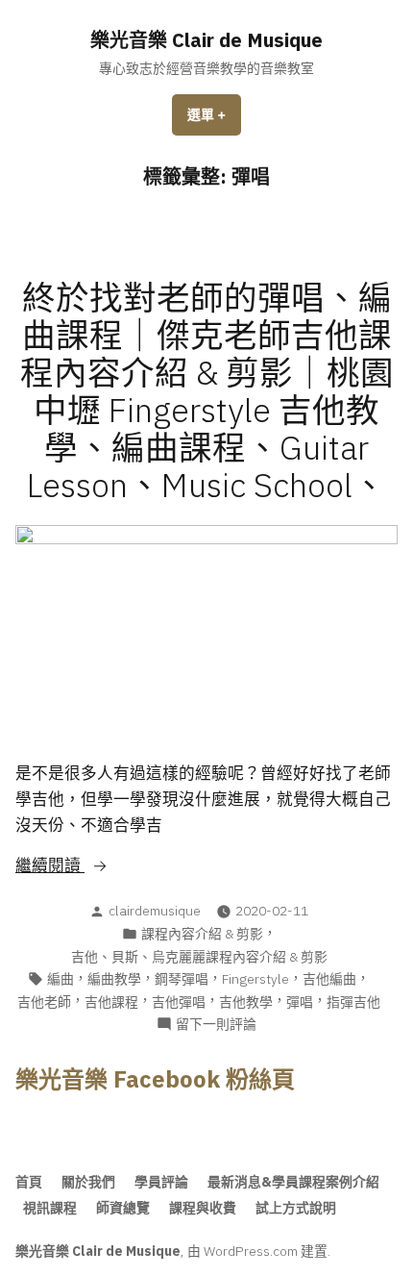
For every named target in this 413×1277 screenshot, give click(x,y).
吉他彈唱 (179, 1002)
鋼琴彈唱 (181, 979)
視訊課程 (50, 1207)
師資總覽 (123, 1207)
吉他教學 (246, 1002)
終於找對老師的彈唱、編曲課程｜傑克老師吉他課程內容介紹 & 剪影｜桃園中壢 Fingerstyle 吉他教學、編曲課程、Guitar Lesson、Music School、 (207, 391)
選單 (213, 121)
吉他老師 (44, 1002)
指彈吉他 (353, 1002)
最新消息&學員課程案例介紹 (293, 1181)
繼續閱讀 (88, 866)
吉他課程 (111, 1002)
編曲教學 (114, 979)
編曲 (60, 979)
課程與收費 (202, 1207)
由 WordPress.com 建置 (257, 1251)
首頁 (28, 1181)
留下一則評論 (216, 1024)
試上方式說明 (295, 1207)
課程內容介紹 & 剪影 (202, 933)
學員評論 (161, 1181)
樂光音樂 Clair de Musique (206, 40)
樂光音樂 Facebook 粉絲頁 (155, 1079)
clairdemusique (155, 910)
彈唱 (299, 1002)
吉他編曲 (329, 979)
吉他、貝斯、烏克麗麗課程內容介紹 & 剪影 (199, 956)
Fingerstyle (255, 979)
